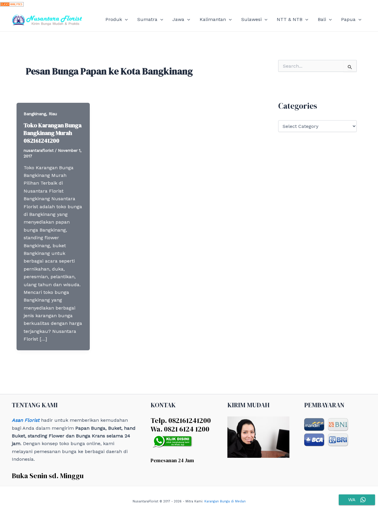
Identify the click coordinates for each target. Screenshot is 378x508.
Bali (322, 19)
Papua (348, 19)
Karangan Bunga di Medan (225, 501)
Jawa (178, 19)
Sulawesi (251, 19)
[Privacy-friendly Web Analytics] (12, 3)
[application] (125, 19)
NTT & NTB (289, 19)
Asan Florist (26, 420)
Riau (53, 113)
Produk (113, 19)
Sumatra (147, 19)
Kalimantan (213, 19)
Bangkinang (35, 113)
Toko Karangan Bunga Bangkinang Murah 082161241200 (53, 133)
